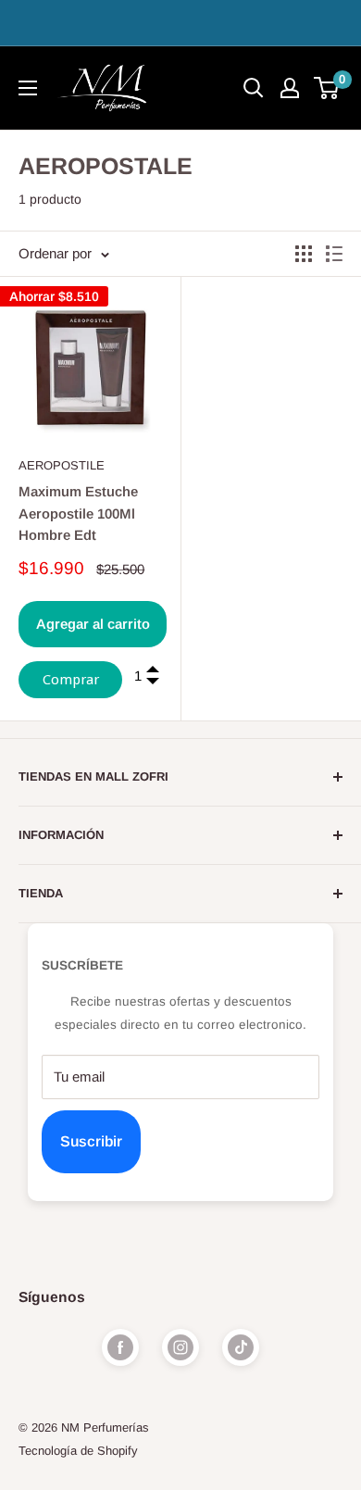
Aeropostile (62, 465)
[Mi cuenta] (289, 88)
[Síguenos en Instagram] (180, 1347)
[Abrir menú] (28, 88)
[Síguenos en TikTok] (241, 1347)
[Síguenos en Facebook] (120, 1347)
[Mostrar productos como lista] (334, 253)
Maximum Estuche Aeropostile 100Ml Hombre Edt (78, 513)
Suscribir (91, 1141)
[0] (327, 88)
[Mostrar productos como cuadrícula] (303, 253)
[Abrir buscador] (253, 88)
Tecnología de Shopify (78, 1451)
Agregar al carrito (93, 624)
